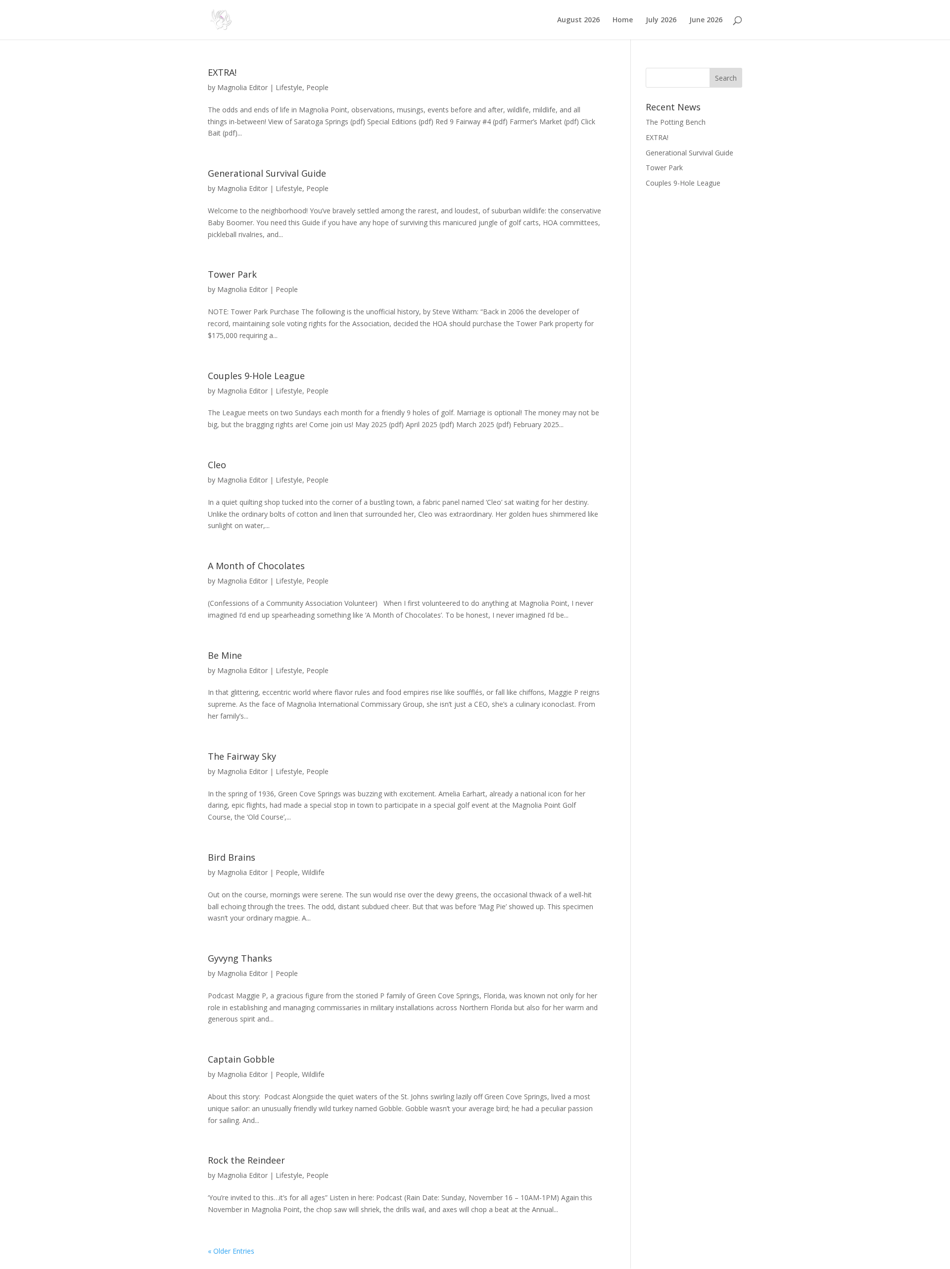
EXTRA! (222, 72)
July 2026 (661, 20)
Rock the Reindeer (246, 1160)
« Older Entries (231, 1251)
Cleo (217, 465)
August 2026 (578, 20)
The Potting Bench (676, 122)
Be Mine (225, 655)
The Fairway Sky (242, 756)
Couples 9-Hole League (256, 376)
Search (726, 78)
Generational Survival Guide (267, 173)
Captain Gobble (241, 1059)
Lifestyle (289, 87)
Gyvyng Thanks (240, 958)
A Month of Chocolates (256, 566)
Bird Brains (231, 857)
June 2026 (705, 20)
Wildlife (313, 872)
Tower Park (232, 274)
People (317, 87)
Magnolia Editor (242, 87)
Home (623, 20)
